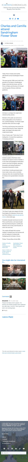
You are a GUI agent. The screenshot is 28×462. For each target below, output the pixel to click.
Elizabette (5, 301)
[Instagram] (13, 19)
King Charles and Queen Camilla (10, 45)
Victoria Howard (9, 43)
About (4, 437)
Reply (5, 310)
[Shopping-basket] (16, 448)
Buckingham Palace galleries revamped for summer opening (12, 285)
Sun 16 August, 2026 (8, 274)
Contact (4, 439)
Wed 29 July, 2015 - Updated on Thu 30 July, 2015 (12, 41)
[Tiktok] (15, 19)
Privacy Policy (6, 443)
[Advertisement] (14, 373)
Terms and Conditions (8, 441)
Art (4, 279)
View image (5, 156)
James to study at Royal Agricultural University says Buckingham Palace (13, 272)
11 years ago (14, 301)
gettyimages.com (11, 156)
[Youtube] (18, 19)
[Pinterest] (12, 448)
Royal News (21, 45)
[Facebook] (10, 19)
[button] (14, 15)
